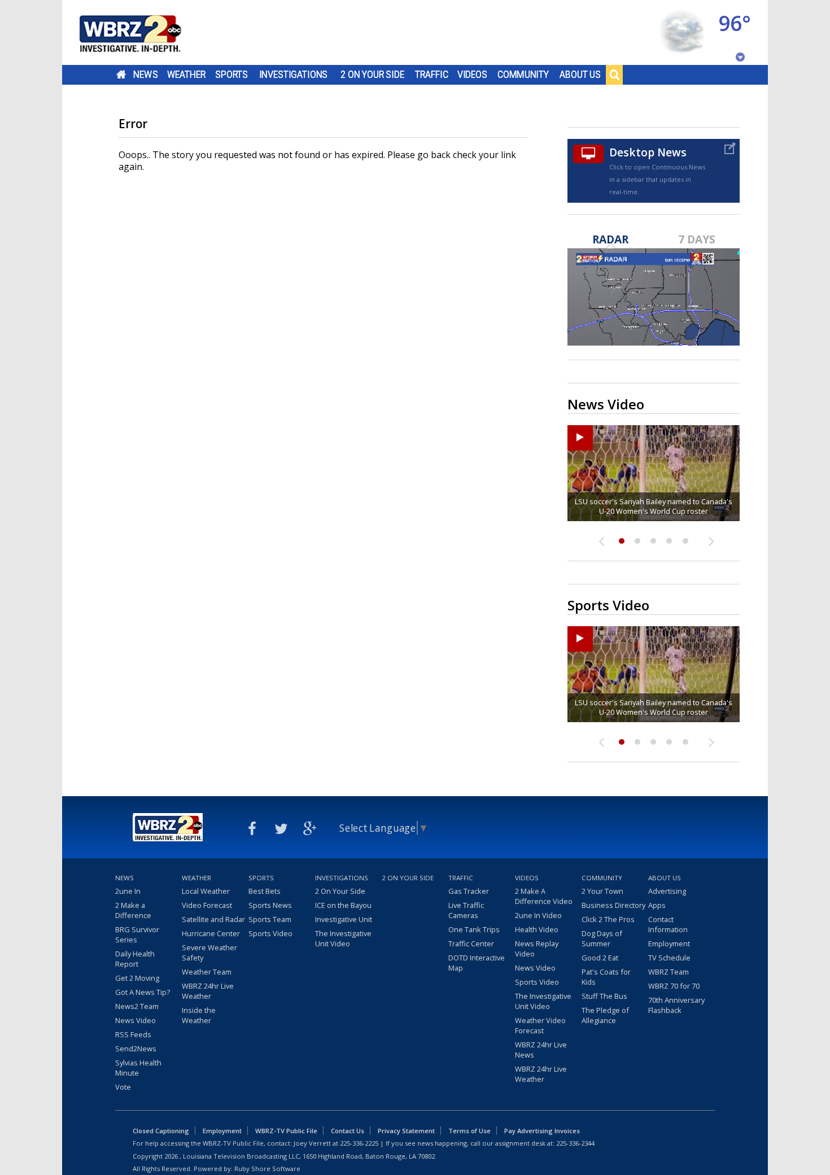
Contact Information (668, 924)
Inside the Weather (199, 1015)
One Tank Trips (474, 929)
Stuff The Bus (604, 996)
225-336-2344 (575, 1143)
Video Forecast (207, 905)
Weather (186, 74)
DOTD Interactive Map (476, 963)
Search (614, 74)
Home (121, 74)
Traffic (431, 74)
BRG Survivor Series (137, 934)
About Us (580, 74)
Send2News (135, 1048)
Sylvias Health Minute (138, 1068)
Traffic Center (471, 943)
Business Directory (613, 905)
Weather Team (206, 972)
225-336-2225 (359, 1143)
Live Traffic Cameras (466, 910)
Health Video (536, 929)
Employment (669, 943)
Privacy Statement (406, 1130)
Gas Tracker (468, 891)
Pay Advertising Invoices (542, 1130)
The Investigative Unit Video (343, 938)
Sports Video (270, 933)
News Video (135, 1020)
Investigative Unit (343, 919)
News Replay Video (536, 948)
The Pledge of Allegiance (605, 1015)
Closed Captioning (161, 1130)
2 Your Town (602, 891)
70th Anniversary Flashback (676, 1005)
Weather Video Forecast (540, 1025)
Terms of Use (469, 1130)
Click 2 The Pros (608, 919)
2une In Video (538, 915)
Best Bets (264, 891)
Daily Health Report (135, 959)
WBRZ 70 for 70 (674, 986)
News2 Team (137, 1006)
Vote (123, 1087)
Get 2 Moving (137, 978)
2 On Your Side (372, 74)
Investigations (293, 74)
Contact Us (347, 1130)
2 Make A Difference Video (544, 896)
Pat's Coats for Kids (606, 977)
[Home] (144, 32)
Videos (472, 74)
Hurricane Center (211, 933)
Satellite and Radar (213, 919)
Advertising (667, 891)
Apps (657, 905)
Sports (231, 74)
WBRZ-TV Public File (286, 1130)
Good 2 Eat (600, 958)
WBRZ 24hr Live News (541, 1049)
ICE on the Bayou (343, 905)
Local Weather (206, 891)
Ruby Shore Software (267, 1168)
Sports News (270, 905)
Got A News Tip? (142, 992)
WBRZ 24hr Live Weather (208, 991)
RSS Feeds (133, 1034)
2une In (128, 891)
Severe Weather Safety (209, 952)
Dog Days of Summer (602, 938)
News (145, 74)
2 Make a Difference (133, 910)
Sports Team (269, 919)
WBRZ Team (668, 972)
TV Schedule (669, 958)
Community (523, 74)
